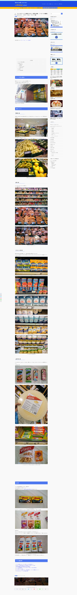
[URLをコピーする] (45, 589)
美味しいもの (53, 144)
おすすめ (52, 149)
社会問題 (52, 139)
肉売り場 (20, 65)
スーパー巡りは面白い (54, 160)
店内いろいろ (20, 63)
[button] (17, 589)
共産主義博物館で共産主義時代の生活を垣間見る (23, 566)
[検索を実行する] (62, 13)
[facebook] (56, 0)
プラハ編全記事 (20, 70)
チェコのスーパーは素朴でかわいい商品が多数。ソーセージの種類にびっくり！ (27, 569)
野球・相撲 (52, 147)
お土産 (52, 166)
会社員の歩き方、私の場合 (55, 152)
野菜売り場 (20, 64)
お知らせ (53, 155)
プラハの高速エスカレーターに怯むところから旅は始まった (24, 564)
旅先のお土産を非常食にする (28, 489)
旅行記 (16, 16)
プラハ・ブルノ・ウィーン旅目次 (25, 40)
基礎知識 (53, 128)
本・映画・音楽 (53, 142)
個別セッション (53, 134)
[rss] (61, 0)
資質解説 (53, 131)
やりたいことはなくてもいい (55, 124)
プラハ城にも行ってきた (19, 568)
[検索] (62, 0)
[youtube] (59, 0)
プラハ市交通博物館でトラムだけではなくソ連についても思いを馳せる (26, 567)
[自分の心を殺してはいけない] (20, 4)
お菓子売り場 (21, 67)
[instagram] (58, 0)
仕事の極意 (52, 137)
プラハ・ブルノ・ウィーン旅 (21, 575)
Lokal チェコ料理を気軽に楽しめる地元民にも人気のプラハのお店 (25, 565)
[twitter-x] (57, 0)
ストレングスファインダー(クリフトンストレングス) (56, 126)
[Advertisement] (31, 50)
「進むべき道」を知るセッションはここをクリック (50, 7)
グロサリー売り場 (21, 66)
